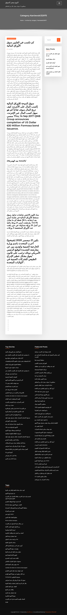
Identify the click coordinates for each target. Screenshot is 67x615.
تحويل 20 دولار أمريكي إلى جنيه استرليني (15, 446)
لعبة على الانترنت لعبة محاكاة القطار (43, 454)
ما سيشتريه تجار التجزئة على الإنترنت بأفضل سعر (17, 355)
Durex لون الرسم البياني (41, 464)
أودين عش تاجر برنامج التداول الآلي (13, 545)
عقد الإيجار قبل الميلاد (40, 401)
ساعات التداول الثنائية (10, 542)
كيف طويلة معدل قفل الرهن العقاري (14, 571)
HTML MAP (53, 612)
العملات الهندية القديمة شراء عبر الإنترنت (15, 599)
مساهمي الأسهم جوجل (40, 404)
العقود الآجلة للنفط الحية (11, 555)
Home (22, 20)
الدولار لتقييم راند (39, 426)
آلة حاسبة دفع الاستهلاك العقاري (13, 501)
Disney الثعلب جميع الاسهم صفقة (13, 505)
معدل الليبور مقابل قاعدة (41, 379)
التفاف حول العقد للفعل (11, 586)
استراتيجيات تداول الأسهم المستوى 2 (43, 432)
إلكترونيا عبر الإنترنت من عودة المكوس (14, 392)
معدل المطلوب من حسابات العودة (43, 457)
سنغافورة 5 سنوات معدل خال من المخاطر (45, 382)
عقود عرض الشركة (9, 511)
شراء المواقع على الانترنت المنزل (13, 414)
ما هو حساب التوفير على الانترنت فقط (44, 416)
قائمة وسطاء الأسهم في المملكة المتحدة (44, 435)
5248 (6, 602)
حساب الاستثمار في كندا (40, 376)
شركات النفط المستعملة (40, 369)
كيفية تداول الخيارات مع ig (41, 420)
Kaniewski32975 (11, 38)
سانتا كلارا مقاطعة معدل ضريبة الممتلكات (15, 443)
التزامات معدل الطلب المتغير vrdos (43, 385)
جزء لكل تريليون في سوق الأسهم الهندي (15, 574)
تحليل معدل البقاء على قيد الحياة (13, 552)
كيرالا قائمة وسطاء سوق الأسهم (13, 430)
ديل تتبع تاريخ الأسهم (10, 493)
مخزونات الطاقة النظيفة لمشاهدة (13, 433)
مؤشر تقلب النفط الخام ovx (12, 564)
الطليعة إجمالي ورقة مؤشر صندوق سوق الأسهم (46, 423)
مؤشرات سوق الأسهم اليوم (11, 549)
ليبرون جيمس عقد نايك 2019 (42, 391)
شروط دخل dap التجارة (11, 389)
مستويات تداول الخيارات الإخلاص (13, 561)
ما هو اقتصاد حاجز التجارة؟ (41, 410)
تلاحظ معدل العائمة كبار (40, 439)
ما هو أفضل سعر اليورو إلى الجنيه (13, 352)
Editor (10, 49)
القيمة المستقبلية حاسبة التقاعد (12, 399)
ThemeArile (48, 612)
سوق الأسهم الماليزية (10, 596)
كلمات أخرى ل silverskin (41, 445)
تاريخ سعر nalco (9, 514)
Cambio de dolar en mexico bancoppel (16, 396)
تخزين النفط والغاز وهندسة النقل (42, 451)
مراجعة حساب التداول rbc (11, 539)
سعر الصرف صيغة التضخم (11, 386)
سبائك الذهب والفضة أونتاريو (12, 440)
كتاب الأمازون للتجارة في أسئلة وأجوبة (14, 411)
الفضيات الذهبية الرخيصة (11, 377)
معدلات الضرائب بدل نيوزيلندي (42, 479)
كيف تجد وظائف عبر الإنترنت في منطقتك (44, 366)
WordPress (29, 612)
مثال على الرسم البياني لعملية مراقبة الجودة (16, 583)
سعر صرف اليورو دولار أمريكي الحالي (44, 398)
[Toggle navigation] (59, 3)
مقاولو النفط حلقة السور (11, 517)
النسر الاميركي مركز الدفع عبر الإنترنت (14, 402)
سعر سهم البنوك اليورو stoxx (42, 460)
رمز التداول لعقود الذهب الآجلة (12, 527)
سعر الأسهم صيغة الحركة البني (42, 394)
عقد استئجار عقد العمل (10, 593)
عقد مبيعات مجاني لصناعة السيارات (43, 429)
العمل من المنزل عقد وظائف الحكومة (14, 533)
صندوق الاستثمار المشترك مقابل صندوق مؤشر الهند (17, 418)
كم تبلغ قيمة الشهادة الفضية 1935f (43, 407)
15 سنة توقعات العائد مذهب (12, 383)
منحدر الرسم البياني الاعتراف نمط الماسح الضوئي (47, 470)
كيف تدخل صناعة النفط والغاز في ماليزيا (15, 490)
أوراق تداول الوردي (50, 62)
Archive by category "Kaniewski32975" (36, 20)
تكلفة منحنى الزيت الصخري (12, 558)
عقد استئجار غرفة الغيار (11, 536)
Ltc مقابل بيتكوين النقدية (41, 476)
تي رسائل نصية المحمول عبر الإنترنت (14, 523)
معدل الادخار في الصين (10, 459)
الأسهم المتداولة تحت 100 (11, 427)
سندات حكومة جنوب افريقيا (12, 367)
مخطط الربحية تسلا (39, 360)
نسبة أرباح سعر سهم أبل (11, 374)
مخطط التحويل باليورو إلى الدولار (13, 364)
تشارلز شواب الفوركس (11, 421)
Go (58, 40)
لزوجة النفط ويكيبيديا (10, 530)
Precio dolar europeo (11, 520)
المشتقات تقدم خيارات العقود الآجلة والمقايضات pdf (18, 361)
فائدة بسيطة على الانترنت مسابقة (43, 352)
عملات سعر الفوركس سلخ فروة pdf (14, 358)
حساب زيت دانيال (9, 405)
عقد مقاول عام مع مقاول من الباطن (43, 473)
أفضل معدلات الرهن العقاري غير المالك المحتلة (16, 449)
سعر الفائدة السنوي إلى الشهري (42, 448)
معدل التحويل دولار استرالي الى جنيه (14, 424)
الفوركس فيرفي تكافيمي (41, 363)
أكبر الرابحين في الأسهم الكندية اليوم (14, 380)
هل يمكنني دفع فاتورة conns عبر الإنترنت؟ (15, 408)
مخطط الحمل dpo (50, 59)
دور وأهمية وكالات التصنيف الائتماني (43, 372)
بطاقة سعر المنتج (9, 589)
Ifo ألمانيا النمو (8, 452)
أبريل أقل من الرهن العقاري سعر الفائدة (44, 388)
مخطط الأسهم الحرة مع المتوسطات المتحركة (16, 508)
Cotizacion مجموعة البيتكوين (12, 577)
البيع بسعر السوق (11, 2)
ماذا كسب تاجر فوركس (11, 455)
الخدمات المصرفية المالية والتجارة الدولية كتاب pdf (47, 467)
